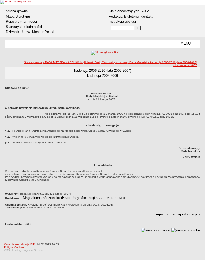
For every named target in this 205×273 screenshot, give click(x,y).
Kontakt (147, 16)
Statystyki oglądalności (24, 27)
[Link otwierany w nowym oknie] (16, 2)
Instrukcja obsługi (122, 21)
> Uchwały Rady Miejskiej (131, 62)
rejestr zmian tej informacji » (178, 214)
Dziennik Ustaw (18, 32)
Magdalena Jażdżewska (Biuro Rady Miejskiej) (59, 198)
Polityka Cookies (14, 247)
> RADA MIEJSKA (54, 62)
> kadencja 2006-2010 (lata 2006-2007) (172, 62)
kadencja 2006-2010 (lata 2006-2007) (102, 71)
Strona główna (17, 11)
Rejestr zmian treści (21, 21)
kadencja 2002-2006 (102, 76)
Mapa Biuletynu (18, 16)
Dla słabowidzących (124, 11)
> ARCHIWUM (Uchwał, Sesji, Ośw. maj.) (90, 62)
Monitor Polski (43, 32)
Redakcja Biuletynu (124, 16)
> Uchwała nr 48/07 (185, 65)
